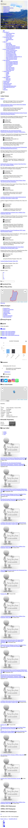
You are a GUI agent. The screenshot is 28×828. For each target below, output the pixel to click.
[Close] (1, 406)
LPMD (7, 72)
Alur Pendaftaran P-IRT (11, 54)
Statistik (4, 337)
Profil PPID (8, 43)
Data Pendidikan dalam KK (12, 62)
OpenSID (25, 301)
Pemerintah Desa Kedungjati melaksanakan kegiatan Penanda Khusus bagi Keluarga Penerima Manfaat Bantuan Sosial (14, 458)
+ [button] (2, 291)
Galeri (4, 88)
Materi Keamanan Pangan (11, 57)
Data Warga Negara (10, 68)
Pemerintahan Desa (7, 37)
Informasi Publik (6, 11)
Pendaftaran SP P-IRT (10, 52)
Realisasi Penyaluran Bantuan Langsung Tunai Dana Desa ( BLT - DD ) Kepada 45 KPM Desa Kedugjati (13, 494)
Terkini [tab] (4, 431)
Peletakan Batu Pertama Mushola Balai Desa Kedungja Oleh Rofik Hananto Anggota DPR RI (14, 732)
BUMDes (5, 12)
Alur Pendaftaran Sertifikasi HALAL (14, 56)
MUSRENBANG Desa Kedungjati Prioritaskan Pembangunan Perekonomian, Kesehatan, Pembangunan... (13, 131)
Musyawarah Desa (7, 15)
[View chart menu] (26, 341)
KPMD (7, 73)
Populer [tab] (5, 433)
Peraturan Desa (6, 9)
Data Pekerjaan (9, 65)
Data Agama (8, 66)
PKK (7, 75)
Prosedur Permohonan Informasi (13, 46)
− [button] (2, 293)
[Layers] (25, 291)
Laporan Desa (6, 10)
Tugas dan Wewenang (10, 45)
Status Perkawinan (10, 70)
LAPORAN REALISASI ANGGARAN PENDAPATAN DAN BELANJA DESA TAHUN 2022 (13, 198)
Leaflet (18, 301)
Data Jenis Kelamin (10, 67)
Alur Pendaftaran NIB (10, 51)
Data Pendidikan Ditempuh (12, 64)
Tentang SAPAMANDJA (11, 50)
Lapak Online (6, 82)
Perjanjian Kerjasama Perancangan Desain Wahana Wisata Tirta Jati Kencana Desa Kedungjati (13, 500)
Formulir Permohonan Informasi (13, 48)
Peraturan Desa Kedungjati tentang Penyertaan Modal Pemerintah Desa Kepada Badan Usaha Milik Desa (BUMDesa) (12, 641)
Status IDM (5, 77)
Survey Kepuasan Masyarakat (9, 86)
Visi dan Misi (9, 38)
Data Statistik (6, 60)
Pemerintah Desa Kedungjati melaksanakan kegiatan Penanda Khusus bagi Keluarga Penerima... (14, 113)
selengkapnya (7, 369)
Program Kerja (6, 6)
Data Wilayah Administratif (12, 61)
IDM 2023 (8, 78)
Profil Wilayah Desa (10, 33)
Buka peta (3, 303)
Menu (3, 92)
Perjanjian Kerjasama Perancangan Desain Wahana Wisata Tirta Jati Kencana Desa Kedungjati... (13, 181)
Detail (8, 400)
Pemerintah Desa (9, 39)
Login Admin (4, 17)
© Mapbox (21, 301)
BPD (7, 40)
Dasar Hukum (9, 44)
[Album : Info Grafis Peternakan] (8, 332)
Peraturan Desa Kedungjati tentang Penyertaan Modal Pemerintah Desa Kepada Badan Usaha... (12, 247)
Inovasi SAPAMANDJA (8, 49)
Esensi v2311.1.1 (4, 818)
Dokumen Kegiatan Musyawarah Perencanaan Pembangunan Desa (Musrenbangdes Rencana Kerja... (14, 148)
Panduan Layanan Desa (8, 7)
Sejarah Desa (9, 34)
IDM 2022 (8, 79)
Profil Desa (5, 32)
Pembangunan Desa (7, 83)
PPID (4, 41)
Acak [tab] (4, 434)
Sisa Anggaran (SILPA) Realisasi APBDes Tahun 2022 (12, 754)
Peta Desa (5, 89)
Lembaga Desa (6, 71)
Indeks (2, 98)
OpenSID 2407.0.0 (13, 818)
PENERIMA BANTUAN (9, 87)
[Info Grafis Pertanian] (12, 26)
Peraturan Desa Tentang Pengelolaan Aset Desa (11, 778)
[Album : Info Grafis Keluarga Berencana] (10, 335)
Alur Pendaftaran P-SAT (11, 55)
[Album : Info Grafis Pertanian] (7, 334)
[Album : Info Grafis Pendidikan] (8, 331)
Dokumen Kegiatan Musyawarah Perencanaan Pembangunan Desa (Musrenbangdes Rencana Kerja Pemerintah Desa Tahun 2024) (14, 490)
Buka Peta (3, 400)
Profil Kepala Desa (10, 35)
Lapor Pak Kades (7, 84)
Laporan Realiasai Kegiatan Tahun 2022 (9, 261)
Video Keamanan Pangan (11, 59)
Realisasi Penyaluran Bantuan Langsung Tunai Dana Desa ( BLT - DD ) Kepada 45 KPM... (13, 164)
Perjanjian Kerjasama (7, 14)
